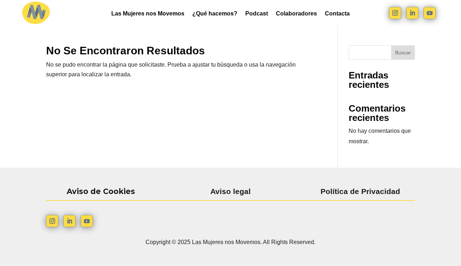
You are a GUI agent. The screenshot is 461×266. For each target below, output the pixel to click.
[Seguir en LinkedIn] (412, 13)
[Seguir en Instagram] (395, 13)
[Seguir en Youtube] (430, 13)
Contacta (337, 14)
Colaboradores (296, 14)
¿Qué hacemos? (214, 14)
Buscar (403, 52)
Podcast (256, 14)
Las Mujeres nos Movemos (147, 14)
